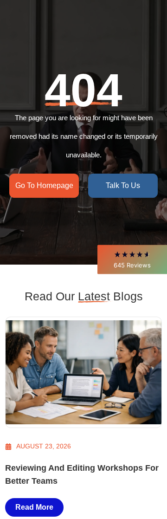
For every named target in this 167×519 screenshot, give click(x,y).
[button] (132, 259)
